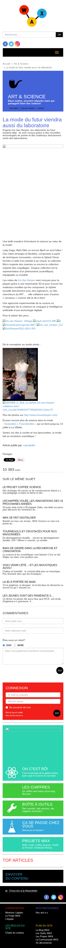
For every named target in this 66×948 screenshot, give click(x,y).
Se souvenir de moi (20, 707)
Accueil (6, 64)
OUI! (8, 645)
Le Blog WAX (42, 930)
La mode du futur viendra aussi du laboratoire (29, 67)
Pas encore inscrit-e (14, 715)
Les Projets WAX (44, 936)
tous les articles (28, 108)
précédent (14, 108)
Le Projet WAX (12, 916)
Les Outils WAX (44, 933)
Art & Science (21, 64)
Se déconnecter (44, 943)
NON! (20, 645)
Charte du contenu (14, 933)
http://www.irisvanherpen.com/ (41, 415)
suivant (41, 108)
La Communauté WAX (47, 939)
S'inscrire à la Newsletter (22, 890)
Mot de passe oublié (14, 712)
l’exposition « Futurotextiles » (20, 423)
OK (59, 34)
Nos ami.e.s (42, 912)
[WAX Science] (33, 17)
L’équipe (9, 919)
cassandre (29, 445)
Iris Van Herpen (26, 280)
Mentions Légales (14, 912)
